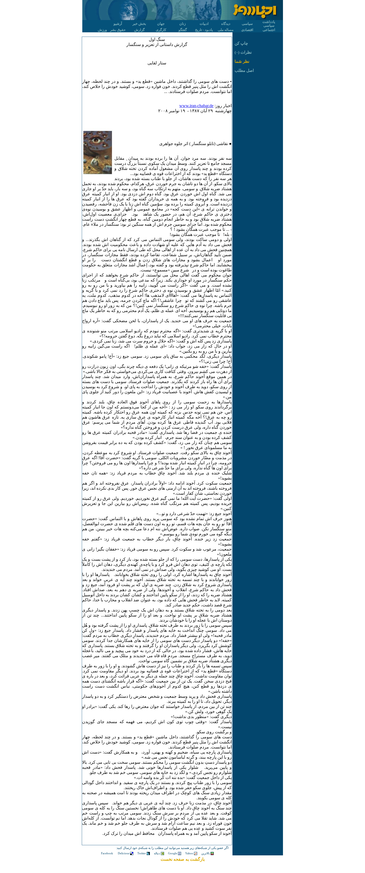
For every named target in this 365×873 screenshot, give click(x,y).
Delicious (124, 853)
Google (173, 853)
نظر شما (242, 61)
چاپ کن (241, 43)
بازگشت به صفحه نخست (183, 859)
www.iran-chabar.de (196, 105)
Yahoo (189, 853)
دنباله (157, 853)
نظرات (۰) (243, 52)
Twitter (142, 853)
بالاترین (206, 853)
